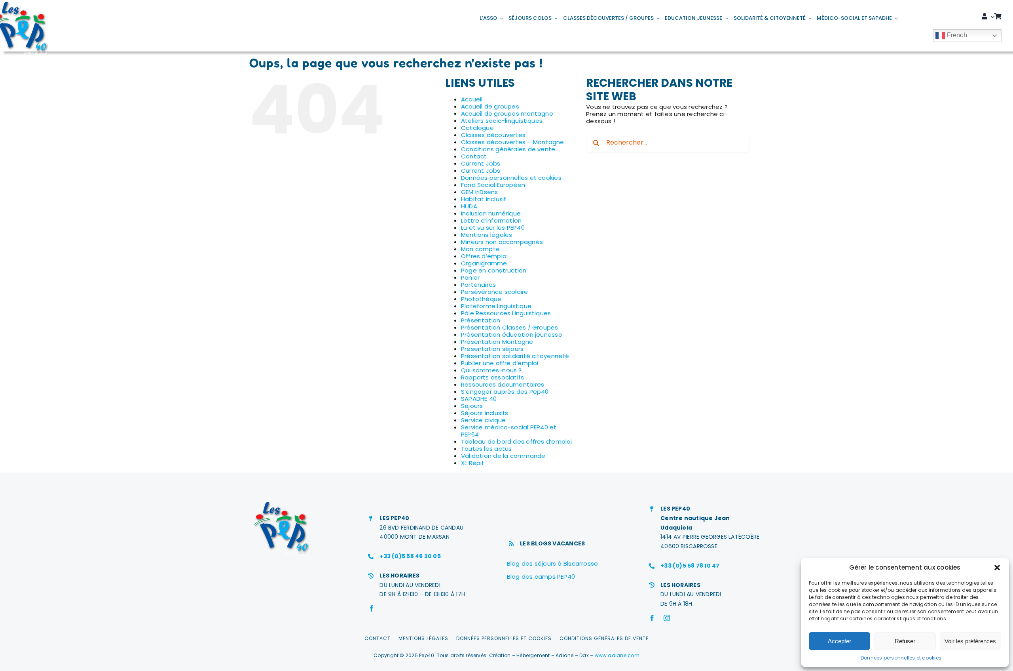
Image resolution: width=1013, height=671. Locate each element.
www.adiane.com (617, 655)
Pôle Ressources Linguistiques (506, 313)
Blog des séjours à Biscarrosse (552, 563)
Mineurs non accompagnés (502, 242)
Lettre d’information (491, 220)
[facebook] (371, 608)
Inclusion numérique (491, 213)
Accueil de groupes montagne (507, 113)
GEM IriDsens (479, 192)
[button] (997, 568)
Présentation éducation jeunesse (511, 334)
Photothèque (481, 299)
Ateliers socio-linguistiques (502, 120)
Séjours (472, 406)
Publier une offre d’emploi (500, 363)
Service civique (483, 420)
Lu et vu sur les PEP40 (493, 227)
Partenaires (478, 284)
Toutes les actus (486, 448)
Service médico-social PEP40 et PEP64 (509, 430)
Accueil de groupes (490, 106)
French (956, 35)
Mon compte (480, 249)
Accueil (472, 99)
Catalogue (477, 128)
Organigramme (484, 263)
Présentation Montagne (497, 341)
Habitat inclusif (483, 199)
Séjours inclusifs (484, 413)
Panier (470, 277)
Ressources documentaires (502, 384)
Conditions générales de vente (508, 149)
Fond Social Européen (493, 185)
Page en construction (494, 270)
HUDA (469, 206)
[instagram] (667, 618)
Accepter (839, 641)
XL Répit (473, 463)
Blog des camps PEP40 (541, 576)
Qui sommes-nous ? (491, 370)
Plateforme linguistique (496, 306)
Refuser (905, 641)
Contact (474, 156)
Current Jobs (481, 163)
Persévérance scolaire (494, 292)
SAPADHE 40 (479, 399)
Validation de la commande (503, 456)
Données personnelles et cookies (901, 657)
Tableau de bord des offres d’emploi (516, 441)
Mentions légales (486, 235)
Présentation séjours (492, 349)
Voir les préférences (970, 641)
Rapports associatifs (492, 377)
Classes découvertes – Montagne (512, 142)
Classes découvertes (493, 135)
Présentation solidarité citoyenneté (515, 356)
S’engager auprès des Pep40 (505, 391)
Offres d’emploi (484, 256)
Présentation (481, 320)
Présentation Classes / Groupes (509, 327)
